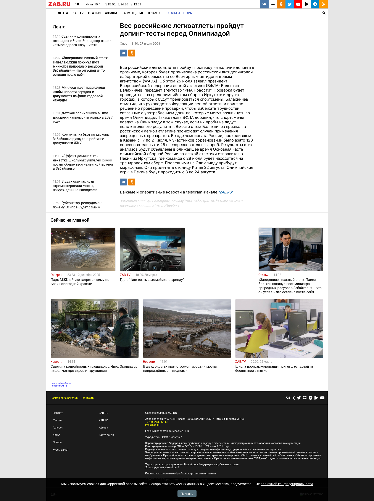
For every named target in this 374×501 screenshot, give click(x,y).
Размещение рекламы (64, 398)
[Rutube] (316, 398)
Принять (187, 493)
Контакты (88, 398)
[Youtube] (322, 398)
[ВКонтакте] (288, 398)
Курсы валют (61, 449)
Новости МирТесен (61, 383)
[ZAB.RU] (59, 5)
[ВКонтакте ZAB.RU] (264, 4)
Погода (57, 442)
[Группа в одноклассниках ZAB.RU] (281, 4)
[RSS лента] (323, 4)
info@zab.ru (152, 425)
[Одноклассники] (293, 398)
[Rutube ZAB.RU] (306, 4)
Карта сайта (106, 435)
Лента (63, 13)
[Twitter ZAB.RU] (289, 4)
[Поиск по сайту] (261, 13)
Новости (58, 412)
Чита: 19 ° (93, 4)
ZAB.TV (78, 13)
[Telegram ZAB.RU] (315, 4)
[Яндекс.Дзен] (305, 398)
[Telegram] (310, 398)
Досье (56, 435)
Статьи (94, 13)
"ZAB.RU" (225, 192)
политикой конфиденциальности (287, 484)
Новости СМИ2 (59, 385)
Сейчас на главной (70, 220)
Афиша (111, 13)
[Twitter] (299, 398)
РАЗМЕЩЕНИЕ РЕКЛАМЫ (141, 13)
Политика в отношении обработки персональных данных (180, 473)
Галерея (58, 427)
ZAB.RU (103, 412)
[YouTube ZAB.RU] (298, 4)
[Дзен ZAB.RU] (273, 4)
